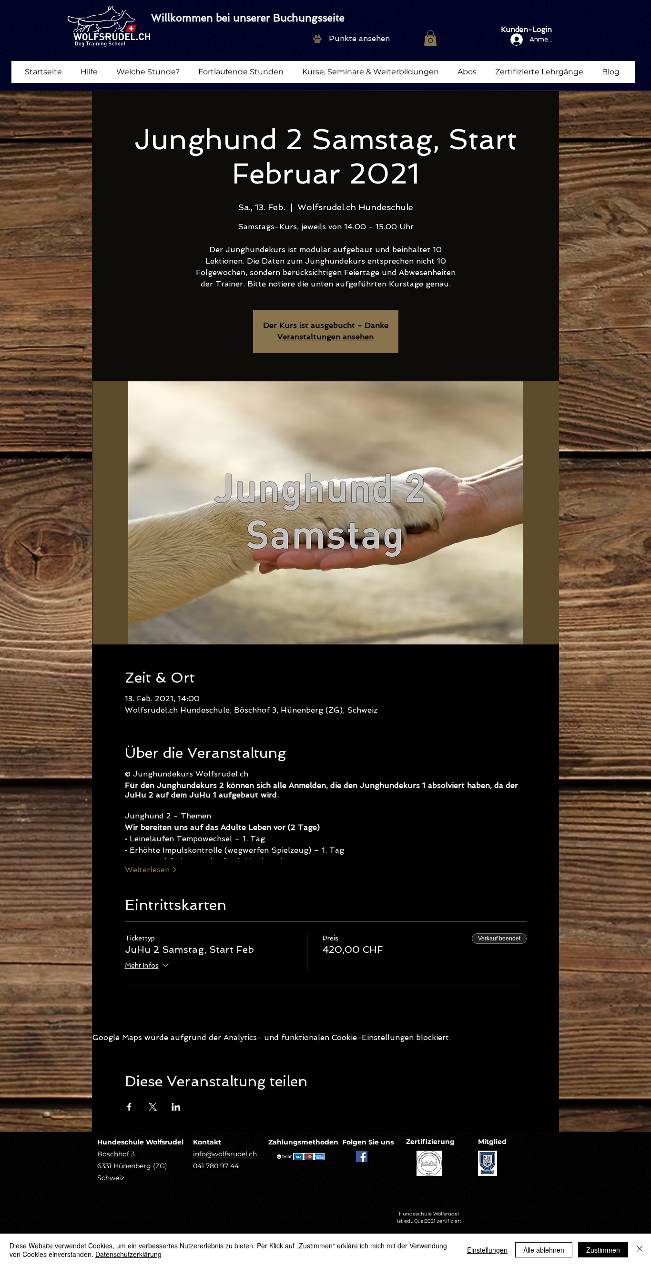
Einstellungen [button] (487, 1250)
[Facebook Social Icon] (361, 1156)
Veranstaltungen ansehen (325, 336)
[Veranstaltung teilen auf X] (152, 1107)
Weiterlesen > (151, 869)
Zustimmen (603, 1250)
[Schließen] (639, 1249)
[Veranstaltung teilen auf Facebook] (129, 1107)
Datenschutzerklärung (128, 1254)
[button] (430, 38)
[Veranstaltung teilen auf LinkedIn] (176, 1107)
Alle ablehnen (543, 1250)
